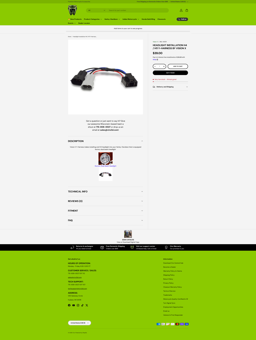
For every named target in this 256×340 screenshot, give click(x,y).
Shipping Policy (168, 275)
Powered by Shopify (81, 332)
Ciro (74, 332)
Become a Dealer (169, 267)
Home (69, 36)
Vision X (155, 42)
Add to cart (177, 66)
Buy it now (170, 73)
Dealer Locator (84, 23)
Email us (166, 311)
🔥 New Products (75, 19)
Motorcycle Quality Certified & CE (175, 299)
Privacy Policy (168, 283)
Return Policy (168, 279)
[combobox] (127, 10)
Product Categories (92, 19)
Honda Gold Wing (148, 19)
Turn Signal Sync (169, 303)
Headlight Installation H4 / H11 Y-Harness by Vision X (85, 36)
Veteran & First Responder (173, 315)
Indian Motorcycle (130, 19)
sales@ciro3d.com (75, 277)
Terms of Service (169, 291)
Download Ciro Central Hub (173, 263)
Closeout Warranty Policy (172, 287)
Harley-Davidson (111, 19)
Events (70, 23)
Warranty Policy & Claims (172, 271)
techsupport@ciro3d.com (77, 289)
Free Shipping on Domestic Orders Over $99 (152, 2)
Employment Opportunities (173, 307)
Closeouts (162, 19)
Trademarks (167, 295)
